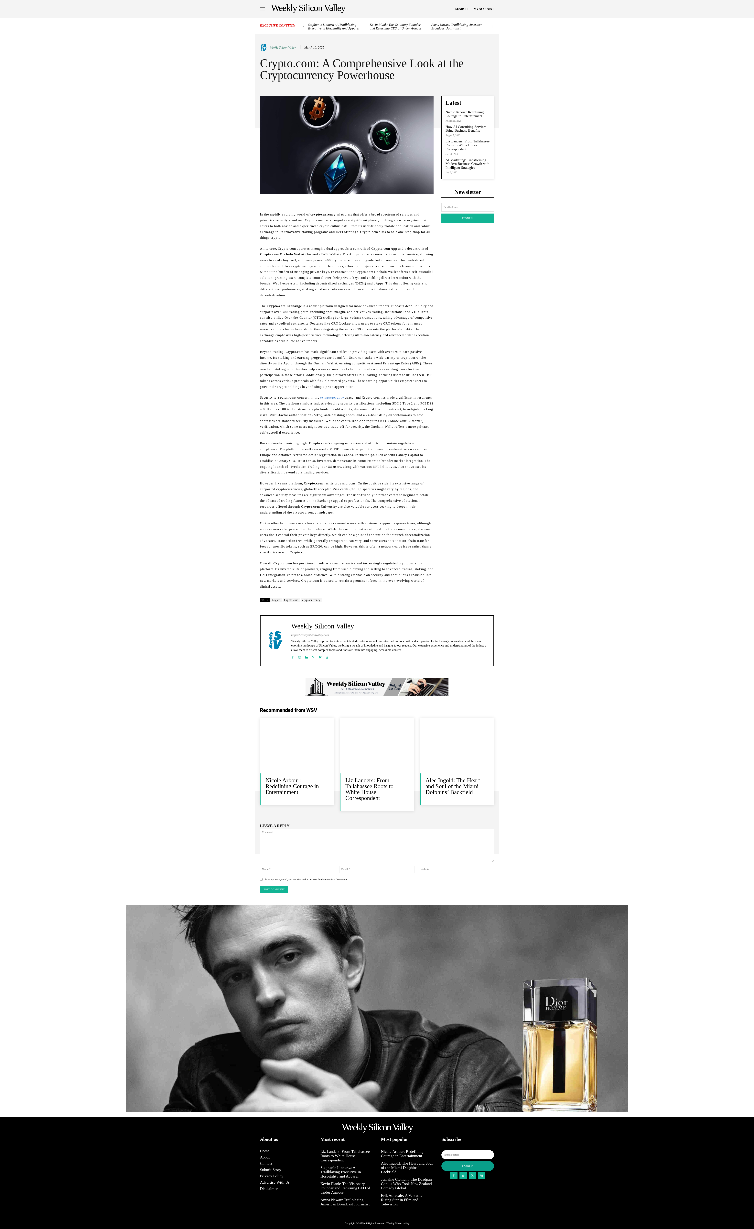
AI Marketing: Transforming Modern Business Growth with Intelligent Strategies (467, 164)
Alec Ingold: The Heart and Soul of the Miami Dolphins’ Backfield (452, 786)
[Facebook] (292, 656)
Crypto (276, 600)
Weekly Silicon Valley (283, 47)
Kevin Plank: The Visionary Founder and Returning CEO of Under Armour (396, 26)
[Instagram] (299, 656)
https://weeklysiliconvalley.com (310, 635)
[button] (461, 9)
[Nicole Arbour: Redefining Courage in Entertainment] (297, 745)
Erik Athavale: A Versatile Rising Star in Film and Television (402, 1199)
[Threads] (327, 656)
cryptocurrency (332, 397)
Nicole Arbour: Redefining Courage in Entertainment (465, 114)
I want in (467, 218)
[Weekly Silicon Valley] (264, 47)
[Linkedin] (306, 656)
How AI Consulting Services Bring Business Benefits (466, 129)
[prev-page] (303, 26)
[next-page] (492, 26)
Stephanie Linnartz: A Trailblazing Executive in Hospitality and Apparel (333, 26)
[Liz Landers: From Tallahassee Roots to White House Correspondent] (377, 745)
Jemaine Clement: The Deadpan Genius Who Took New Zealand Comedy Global (406, 1183)
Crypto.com (291, 600)
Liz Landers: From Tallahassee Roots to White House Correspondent (468, 145)
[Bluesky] (320, 656)
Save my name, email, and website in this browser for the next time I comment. (306, 879)
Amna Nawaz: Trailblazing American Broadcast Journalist (456, 26)
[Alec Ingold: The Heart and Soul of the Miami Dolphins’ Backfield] (457, 745)
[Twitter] (313, 656)
